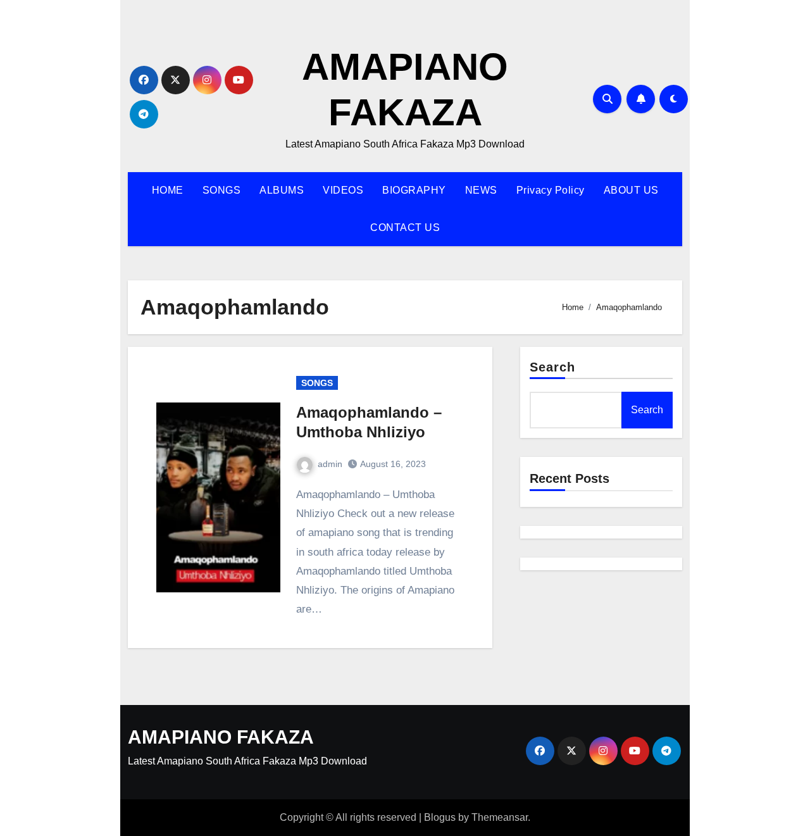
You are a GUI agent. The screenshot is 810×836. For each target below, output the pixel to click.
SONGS (221, 190)
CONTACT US (405, 227)
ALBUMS (281, 190)
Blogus (440, 817)
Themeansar (499, 817)
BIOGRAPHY (414, 190)
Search (553, 367)
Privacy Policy (550, 190)
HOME (168, 190)
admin (330, 464)
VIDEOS (343, 190)
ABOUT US (631, 190)
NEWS (481, 190)
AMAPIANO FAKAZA (221, 737)
